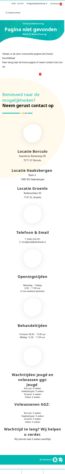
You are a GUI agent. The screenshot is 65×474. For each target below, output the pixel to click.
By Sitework (45, 459)
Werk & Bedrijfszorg (34, 34)
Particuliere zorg (33, 12)
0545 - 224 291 (17, 4)
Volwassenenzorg (33, 23)
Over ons (28, 65)
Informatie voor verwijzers (39, 55)
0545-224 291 (33, 239)
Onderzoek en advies (35, 44)
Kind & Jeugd (54, 12)
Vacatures (55, 4)
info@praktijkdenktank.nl (37, 4)
